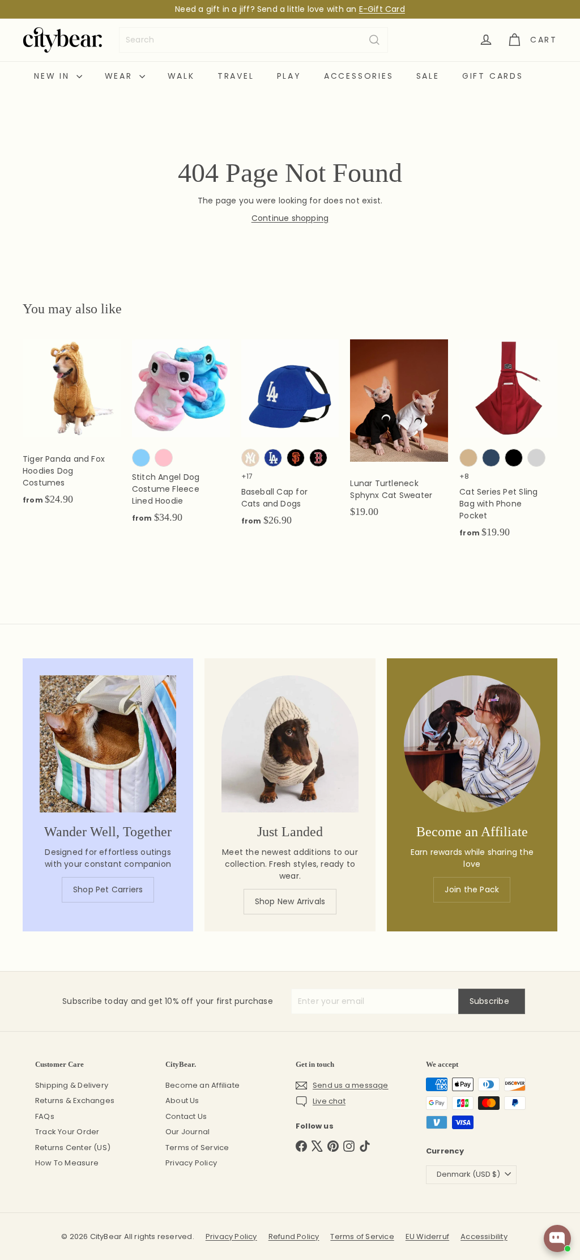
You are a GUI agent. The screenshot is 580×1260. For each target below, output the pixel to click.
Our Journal (187, 1131)
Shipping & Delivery (71, 1085)
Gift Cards (492, 76)
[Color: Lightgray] (536, 458)
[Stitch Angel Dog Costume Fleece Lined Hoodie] (181, 437)
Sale (428, 76)
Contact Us (186, 1116)
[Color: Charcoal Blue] (491, 458)
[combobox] (253, 40)
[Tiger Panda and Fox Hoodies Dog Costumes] (72, 428)
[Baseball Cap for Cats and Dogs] (290, 438)
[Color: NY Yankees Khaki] (250, 458)
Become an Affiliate (202, 1085)
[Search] (374, 40)
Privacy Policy (191, 1162)
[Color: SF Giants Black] (296, 458)
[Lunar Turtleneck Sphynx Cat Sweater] (399, 434)
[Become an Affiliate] (472, 743)
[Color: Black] (514, 458)
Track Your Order (67, 1131)
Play (289, 76)
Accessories (359, 76)
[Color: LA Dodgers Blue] (273, 458)
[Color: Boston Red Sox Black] (318, 458)
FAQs (44, 1116)
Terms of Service (197, 1147)
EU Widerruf (427, 1236)
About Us (182, 1100)
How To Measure (67, 1162)
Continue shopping (290, 218)
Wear (121, 76)
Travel (236, 76)
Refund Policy (293, 1236)
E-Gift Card (382, 9)
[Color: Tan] (468, 458)
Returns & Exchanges (74, 1100)
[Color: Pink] (164, 458)
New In (54, 76)
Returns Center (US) (72, 1147)
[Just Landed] (289, 743)
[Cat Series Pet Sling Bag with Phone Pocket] (508, 444)
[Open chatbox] (557, 1238)
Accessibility (484, 1236)
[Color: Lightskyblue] (141, 458)
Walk (181, 76)
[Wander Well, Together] (108, 743)
